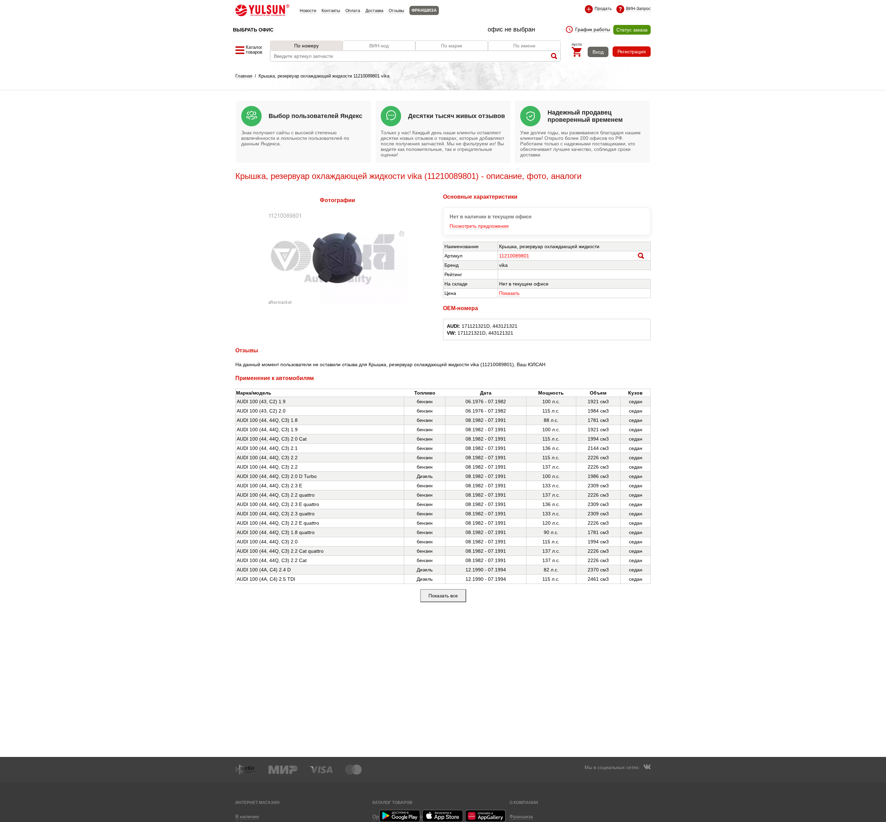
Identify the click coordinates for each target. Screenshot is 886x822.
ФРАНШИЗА (424, 10)
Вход (598, 52)
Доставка (374, 10)
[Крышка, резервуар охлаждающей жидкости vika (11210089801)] (337, 303)
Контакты (331, 10)
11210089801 (514, 256)
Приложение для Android (400, 816)
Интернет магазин (257, 802)
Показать (509, 293)
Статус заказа (632, 30)
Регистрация (631, 51)
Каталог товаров (392, 802)
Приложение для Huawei (486, 816)
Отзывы (396, 10)
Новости (308, 10)
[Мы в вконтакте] (647, 767)
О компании (523, 802)
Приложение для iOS (443, 816)
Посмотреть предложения (479, 226)
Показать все (443, 595)
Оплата (352, 10)
